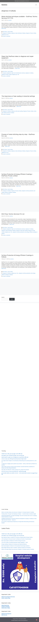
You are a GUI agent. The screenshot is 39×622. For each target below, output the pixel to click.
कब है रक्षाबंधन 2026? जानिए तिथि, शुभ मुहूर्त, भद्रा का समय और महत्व (13, 455)
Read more (4, 28)
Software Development (6, 613)
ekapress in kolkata (7, 33)
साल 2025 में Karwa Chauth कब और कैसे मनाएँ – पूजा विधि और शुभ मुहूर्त (14, 471)
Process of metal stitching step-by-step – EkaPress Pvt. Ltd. (18, 135)
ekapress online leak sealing (17, 111)
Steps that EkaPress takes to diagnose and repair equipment (17, 57)
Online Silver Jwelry (6, 607)
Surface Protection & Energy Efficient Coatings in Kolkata (17, 256)
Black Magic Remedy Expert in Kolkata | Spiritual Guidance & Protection (16, 547)
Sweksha (4, 5)
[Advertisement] (19, 47)
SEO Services (4, 614)
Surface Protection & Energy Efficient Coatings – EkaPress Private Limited (17, 175)
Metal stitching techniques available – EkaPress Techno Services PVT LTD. (19, 17)
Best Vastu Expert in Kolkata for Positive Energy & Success (13, 540)
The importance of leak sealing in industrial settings (18, 96)
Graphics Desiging (5, 606)
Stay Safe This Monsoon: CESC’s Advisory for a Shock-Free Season (15, 469)
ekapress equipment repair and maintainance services (14, 72)
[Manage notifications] (36, 620)
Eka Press (5, 31)
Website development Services (8, 596)
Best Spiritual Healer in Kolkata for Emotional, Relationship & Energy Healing (17, 537)
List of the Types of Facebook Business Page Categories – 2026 (15, 542)
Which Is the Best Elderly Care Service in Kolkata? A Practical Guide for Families (18, 512)
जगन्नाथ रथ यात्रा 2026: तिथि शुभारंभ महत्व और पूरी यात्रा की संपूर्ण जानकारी (14, 458)
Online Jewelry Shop (6, 598)
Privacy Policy (15, 618)
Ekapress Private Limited (31, 33)
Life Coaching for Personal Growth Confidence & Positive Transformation (16, 539)
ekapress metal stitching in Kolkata (18, 33)
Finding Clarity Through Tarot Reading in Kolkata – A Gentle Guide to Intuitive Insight (19, 513)
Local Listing (10, 31)
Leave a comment (6, 36)
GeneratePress (25, 620)
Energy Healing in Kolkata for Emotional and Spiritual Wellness (14, 544)
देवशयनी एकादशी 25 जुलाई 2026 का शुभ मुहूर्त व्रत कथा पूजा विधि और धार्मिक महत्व (15, 457)
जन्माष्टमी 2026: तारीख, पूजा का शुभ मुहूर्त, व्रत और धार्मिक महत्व (12, 453)
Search (3, 297)
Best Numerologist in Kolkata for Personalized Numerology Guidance (16, 545)
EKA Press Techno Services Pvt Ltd (13, 214)
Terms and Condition (22, 618)
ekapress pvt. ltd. (5, 34)
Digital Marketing (5, 605)
